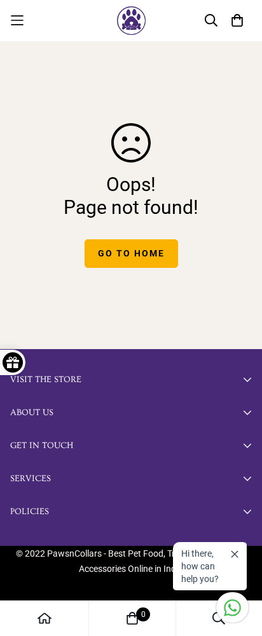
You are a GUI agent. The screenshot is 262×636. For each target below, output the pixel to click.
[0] (132, 618)
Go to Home (131, 253)
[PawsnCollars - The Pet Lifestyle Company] (131, 20)
